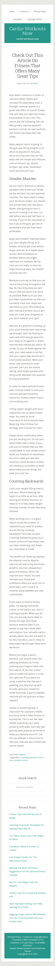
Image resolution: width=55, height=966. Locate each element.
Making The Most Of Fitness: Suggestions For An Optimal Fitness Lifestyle (27, 871)
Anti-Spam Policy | (15, 937)
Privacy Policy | (28, 943)
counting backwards (28, 758)
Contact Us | (28, 937)
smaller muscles (21, 760)
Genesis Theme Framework (21, 948)
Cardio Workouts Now (27, 30)
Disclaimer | (18, 940)
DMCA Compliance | (31, 940)
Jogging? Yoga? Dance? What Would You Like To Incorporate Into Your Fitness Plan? (27, 918)
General (22, 755)
